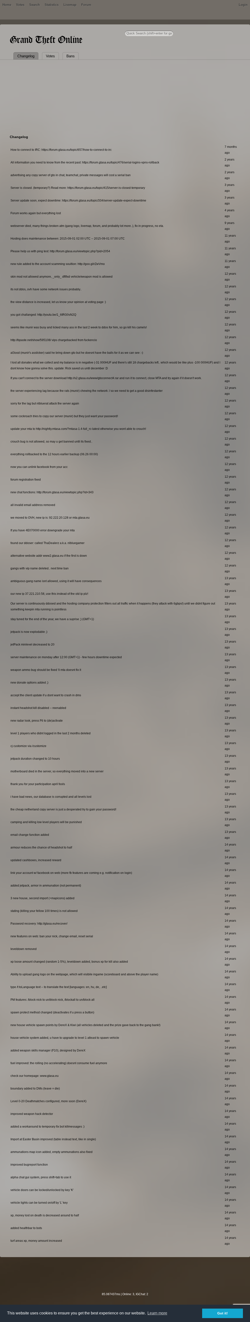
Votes (20, 5)
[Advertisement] (125, 96)
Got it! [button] (222, 1313)
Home (6, 5)
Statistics (52, 5)
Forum (86, 5)
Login (243, 5)
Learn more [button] (157, 1313)
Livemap (69, 5)
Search (34, 5)
